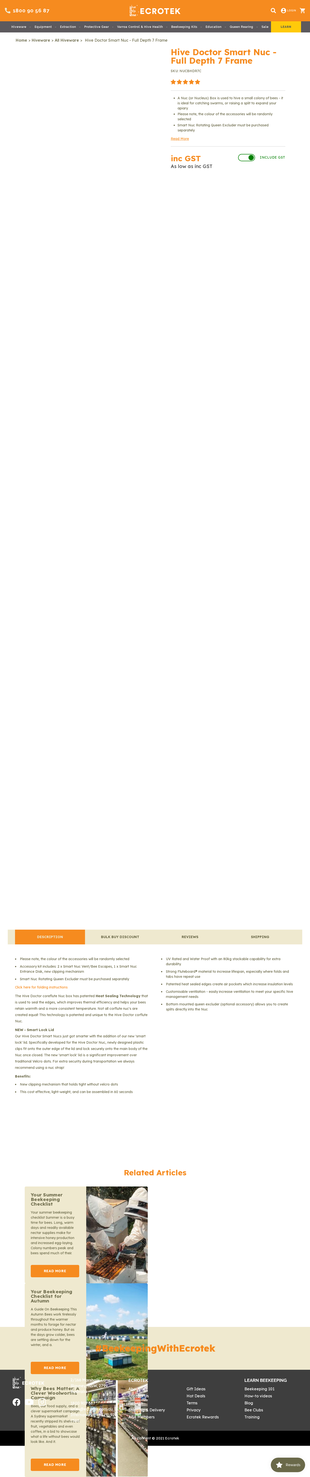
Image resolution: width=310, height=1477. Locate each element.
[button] (185, 82)
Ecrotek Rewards (202, 1417)
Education (214, 27)
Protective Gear (96, 27)
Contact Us (138, 1395)
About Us (136, 1388)
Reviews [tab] (190, 937)
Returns (135, 1402)
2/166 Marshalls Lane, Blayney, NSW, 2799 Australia (90, 1386)
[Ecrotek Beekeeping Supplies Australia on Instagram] (42, 1404)
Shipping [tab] (260, 937)
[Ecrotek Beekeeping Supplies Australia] (155, 10)
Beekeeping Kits (184, 27)
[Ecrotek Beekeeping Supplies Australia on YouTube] (29, 1403)
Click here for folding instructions (41, 987)
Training (252, 1417)
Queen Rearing (241, 27)
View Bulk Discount (258, 188)
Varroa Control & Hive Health (140, 27)
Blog (248, 1402)
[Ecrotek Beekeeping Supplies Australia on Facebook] (16, 1404)
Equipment (43, 27)
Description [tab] (50, 937)
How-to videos (258, 1395)
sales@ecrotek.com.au (91, 1409)
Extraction (68, 27)
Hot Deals (195, 1395)
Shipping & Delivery (146, 1410)
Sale (265, 27)
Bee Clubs (253, 1410)
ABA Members (141, 1417)
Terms (191, 1402)
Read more (55, 1271)
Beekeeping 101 (259, 1388)
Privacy (193, 1410)
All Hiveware (67, 40)
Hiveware (18, 27)
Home (21, 40)
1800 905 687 (82, 1403)
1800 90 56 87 (31, 11)
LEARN (286, 27)
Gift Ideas (195, 1388)
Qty (176, 188)
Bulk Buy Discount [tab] (120, 937)
